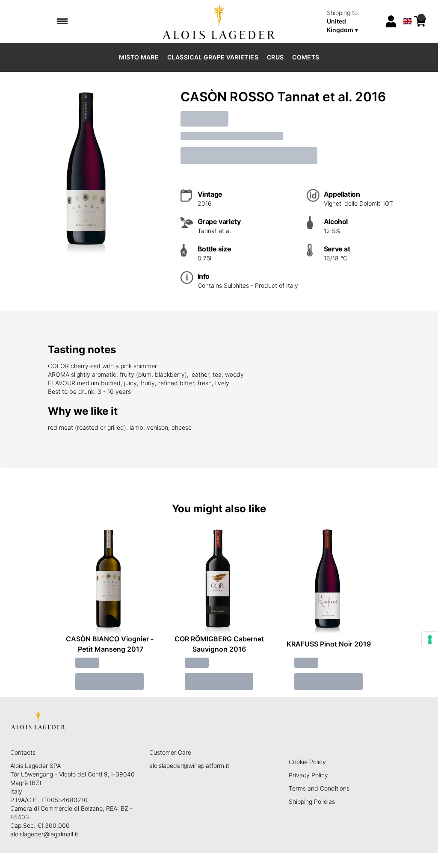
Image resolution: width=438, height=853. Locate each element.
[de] (407, 10)
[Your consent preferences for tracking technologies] (430, 640)
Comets (305, 57)
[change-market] (352, 21)
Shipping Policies (312, 801)
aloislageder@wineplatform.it (189, 765)
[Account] (391, 21)
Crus (275, 57)
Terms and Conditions (319, 788)
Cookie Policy (307, 761)
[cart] (420, 21)
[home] (219, 21)
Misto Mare (139, 57)
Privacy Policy (308, 775)
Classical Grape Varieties (212, 57)
